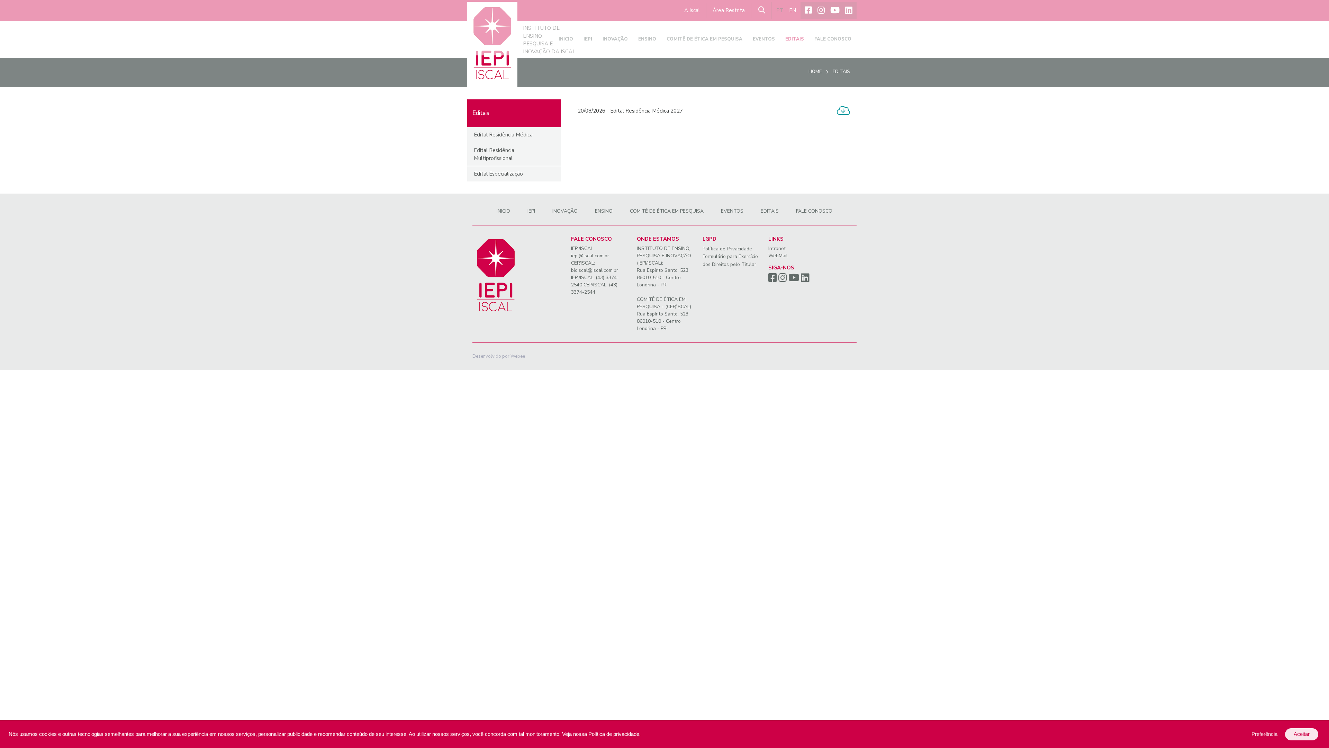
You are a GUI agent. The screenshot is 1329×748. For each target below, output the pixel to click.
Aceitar (1302, 734)
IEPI (531, 211)
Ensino (604, 211)
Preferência (1264, 734)
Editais (841, 72)
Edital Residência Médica (503, 134)
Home (815, 72)
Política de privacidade (613, 734)
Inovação (565, 211)
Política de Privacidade (727, 249)
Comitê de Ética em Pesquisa (667, 211)
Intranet (777, 248)
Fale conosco (814, 211)
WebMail (778, 255)
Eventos (732, 211)
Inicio (503, 211)
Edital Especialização (498, 173)
